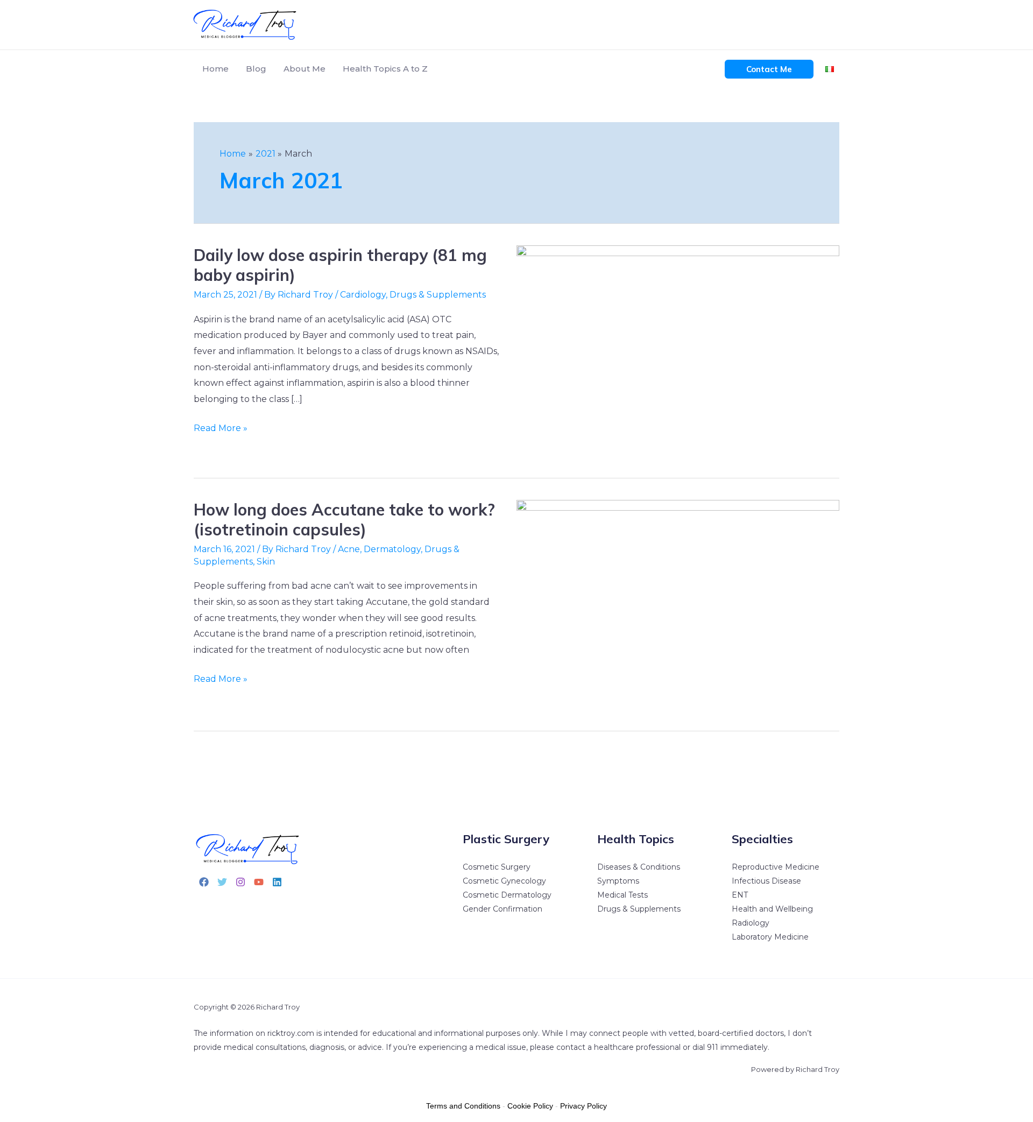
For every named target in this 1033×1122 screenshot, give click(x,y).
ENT (740, 895)
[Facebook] (204, 882)
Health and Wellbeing (772, 909)
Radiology (750, 923)
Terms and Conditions (463, 1106)
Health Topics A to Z (385, 68)
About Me (305, 68)
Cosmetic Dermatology (507, 895)
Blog (256, 68)
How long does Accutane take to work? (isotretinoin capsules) (344, 519)
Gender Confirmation (502, 909)
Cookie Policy (530, 1106)
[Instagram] (240, 882)
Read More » (220, 426)
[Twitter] (222, 882)
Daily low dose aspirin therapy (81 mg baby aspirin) (340, 265)
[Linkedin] (277, 882)
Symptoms (618, 881)
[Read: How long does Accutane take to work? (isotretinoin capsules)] (677, 606)
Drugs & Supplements (438, 295)
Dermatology (392, 549)
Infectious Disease (766, 881)
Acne (349, 549)
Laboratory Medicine (770, 937)
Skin (266, 561)
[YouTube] (259, 882)
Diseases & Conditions (638, 867)
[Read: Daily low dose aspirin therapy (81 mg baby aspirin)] (677, 352)
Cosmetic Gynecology (504, 881)
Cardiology (363, 295)
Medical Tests (622, 895)
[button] (769, 69)
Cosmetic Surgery (496, 867)
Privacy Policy (583, 1106)
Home (215, 68)
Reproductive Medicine (775, 867)
